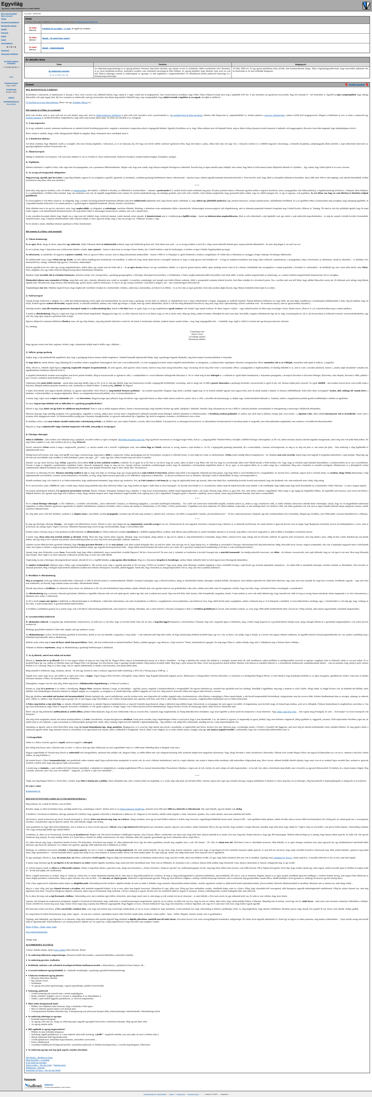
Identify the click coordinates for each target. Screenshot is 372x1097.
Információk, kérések (8, 26)
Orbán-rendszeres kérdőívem (108, 115)
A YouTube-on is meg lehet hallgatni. (42, 102)
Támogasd (5, 50)
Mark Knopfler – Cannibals (38, 1060)
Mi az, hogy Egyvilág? (9, 14)
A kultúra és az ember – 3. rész (56, 29)
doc (53, 74)
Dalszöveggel (60, 1065)
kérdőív (59, 74)
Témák (3, 19)
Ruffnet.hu (49, 1085)
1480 (11, 77)
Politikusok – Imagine (35, 1067)
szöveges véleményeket (274, 115)
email (67, 74)
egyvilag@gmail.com (11, 101)
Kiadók (3, 36)
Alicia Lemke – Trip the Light (39, 1065)
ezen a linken (60, 950)
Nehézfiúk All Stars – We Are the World (43, 1070)
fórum (63, 74)
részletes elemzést (33, 118)
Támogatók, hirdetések (9, 54)
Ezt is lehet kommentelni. (37, 932)
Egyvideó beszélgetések (10, 22)
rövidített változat (80, 102)
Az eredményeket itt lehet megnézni (186, 115)
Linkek (3, 40)
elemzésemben (80, 190)
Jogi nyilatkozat (7, 43)
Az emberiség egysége (59, 71)
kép (50, 74)
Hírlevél (11, 98)
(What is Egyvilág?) (7, 16)
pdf (56, 74)
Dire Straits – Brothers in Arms (39, 1057)
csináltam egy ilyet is (282, 857)
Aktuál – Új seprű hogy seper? (56, 38)
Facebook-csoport (11, 83)
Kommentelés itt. (33, 791)
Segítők (4, 29)
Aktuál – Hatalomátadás (53, 48)
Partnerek (4, 33)
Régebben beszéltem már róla (132, 439)
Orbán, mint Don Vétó (286, 711)
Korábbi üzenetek (357, 85)
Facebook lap (11, 89)
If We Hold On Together (36, 1062)
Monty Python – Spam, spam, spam (41, 927)
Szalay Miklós (11, 104)
